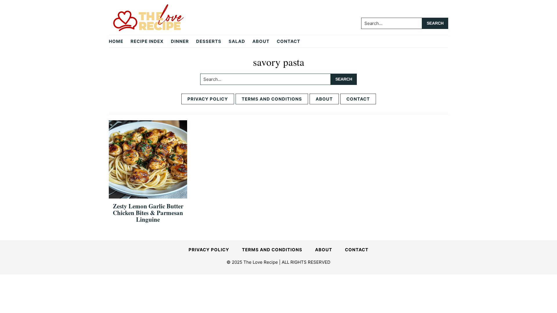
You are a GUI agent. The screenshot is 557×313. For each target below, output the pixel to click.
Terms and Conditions (272, 99)
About (324, 99)
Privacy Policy (207, 99)
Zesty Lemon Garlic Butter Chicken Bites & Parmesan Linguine (148, 213)
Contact (358, 99)
